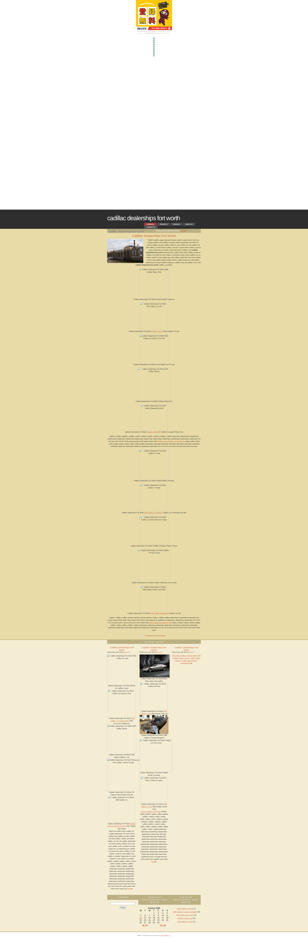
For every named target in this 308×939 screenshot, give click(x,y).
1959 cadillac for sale (184, 922)
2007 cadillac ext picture (184, 915)
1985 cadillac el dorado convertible (185, 912)
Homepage (150, 224)
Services (176, 224)
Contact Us (151, 227)
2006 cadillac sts (165, 935)
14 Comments (150, 636)
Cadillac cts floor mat (184, 918)
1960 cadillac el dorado (185, 909)
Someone (183, 231)
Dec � (163, 925)
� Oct (145, 925)
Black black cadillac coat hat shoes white (186, 656)
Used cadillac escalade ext (159, 613)
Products (163, 224)
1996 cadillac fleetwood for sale (160, 623)
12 (141, 918)
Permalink (162, 636)
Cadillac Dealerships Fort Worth (143, 218)
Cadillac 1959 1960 (153, 432)
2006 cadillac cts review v (153, 513)
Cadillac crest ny (157, 331)
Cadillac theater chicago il (182, 658)
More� (130, 889)
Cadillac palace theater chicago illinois (171, 441)
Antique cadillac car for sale (150, 812)
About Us (188, 224)
